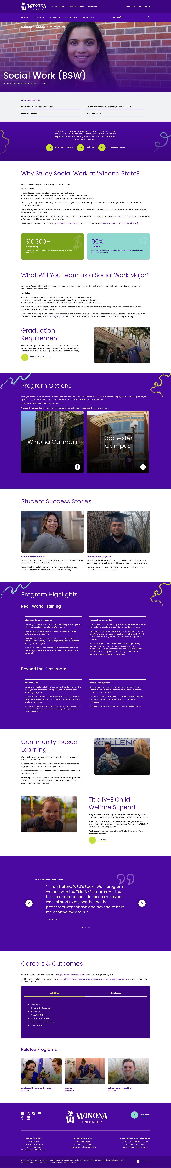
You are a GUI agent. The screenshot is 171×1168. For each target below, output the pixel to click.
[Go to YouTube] (39, 1113)
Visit (140, 6)
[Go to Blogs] (22, 1118)
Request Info (130, 6)
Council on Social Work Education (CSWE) (119, 223)
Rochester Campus (76, 6)
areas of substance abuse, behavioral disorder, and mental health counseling (92, 979)
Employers (116, 993)
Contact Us (118, 1160)
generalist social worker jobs (73, 974)
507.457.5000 (27, 1150)
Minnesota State (69, 1162)
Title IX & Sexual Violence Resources (92, 1160)
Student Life (86, 17)
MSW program (53, 316)
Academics (37, 17)
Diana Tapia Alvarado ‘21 (33, 556)
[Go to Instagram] (28, 1113)
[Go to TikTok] (22, 1113)
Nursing (68, 1088)
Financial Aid (70, 17)
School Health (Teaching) (120, 1088)
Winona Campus (58, 6)
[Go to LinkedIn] (28, 1118)
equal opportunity (51, 1160)
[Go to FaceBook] (33, 1113)
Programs (40, 26)
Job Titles (54, 993)
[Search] (148, 17)
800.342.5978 (40, 1150)
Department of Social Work (66, 223)
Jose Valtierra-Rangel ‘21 (99, 556)
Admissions (53, 17)
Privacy (110, 1160)
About (24, 17)
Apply (147, 6)
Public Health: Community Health (36, 1088)
